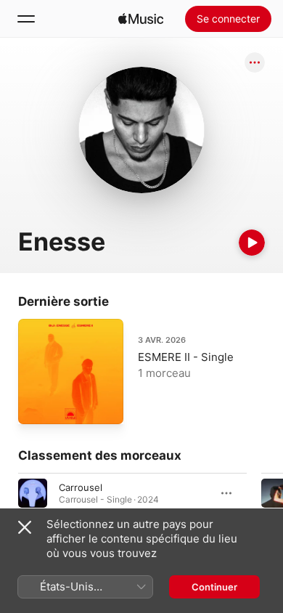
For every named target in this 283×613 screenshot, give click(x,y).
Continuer (214, 587)
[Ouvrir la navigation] (26, 19)
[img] (140, 18)
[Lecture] (252, 243)
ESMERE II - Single (186, 357)
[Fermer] (24, 527)
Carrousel (80, 487)
